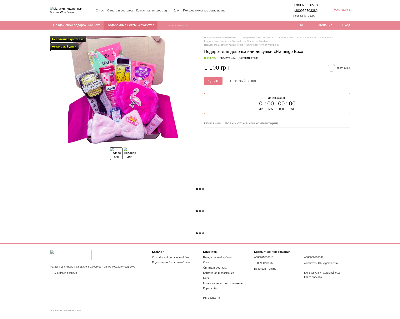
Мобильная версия (65, 272)
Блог (177, 10)
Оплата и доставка (120, 10)
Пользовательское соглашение (204, 10)
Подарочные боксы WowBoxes (130, 25)
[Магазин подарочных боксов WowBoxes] (71, 254)
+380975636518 (305, 5)
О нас (100, 10)
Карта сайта (210, 288)
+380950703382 (305, 11)
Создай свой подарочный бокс (76, 25)
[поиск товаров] (165, 25)
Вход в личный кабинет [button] (218, 257)
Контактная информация (153, 10)
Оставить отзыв (248, 58)
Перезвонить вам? (304, 15)
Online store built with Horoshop (66, 310)
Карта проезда (313, 277)
